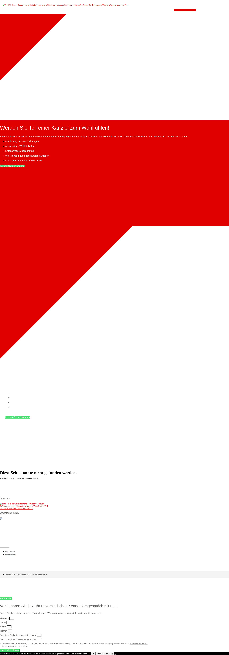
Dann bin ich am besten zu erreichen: (19, 639)
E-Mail (3, 626)
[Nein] (115, 654)
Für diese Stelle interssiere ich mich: (18, 635)
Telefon (4, 631)
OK (93, 654)
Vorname (4, 618)
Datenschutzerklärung (139, 644)
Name (3, 622)
